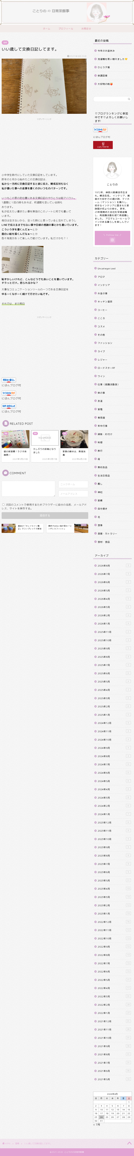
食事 (100, 525)
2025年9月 (113, 648)
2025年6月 (113, 673)
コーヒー (103, 309)
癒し (100, 483)
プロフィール (66, 28)
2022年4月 (114, 988)
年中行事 (103, 425)
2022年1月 (114, 1013)
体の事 (101, 392)
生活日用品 (104, 475)
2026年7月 (113, 574)
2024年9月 (113, 747)
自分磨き (103, 508)
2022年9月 (114, 946)
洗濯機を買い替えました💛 (113, 59)
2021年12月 (114, 1021)
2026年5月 (113, 590)
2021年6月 (114, 1070)
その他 (101, 334)
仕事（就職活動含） (109, 384)
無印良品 (103, 467)
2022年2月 (114, 1004)
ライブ (101, 351)
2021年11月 (114, 1029)
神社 (100, 492)
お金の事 (103, 293)
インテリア (104, 285)
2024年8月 (113, 756)
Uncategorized (107, 268)
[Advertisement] (44, 145)
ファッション (105, 343)
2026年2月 (113, 615)
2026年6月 (113, 582)
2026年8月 (113, 565)
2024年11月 (113, 731)
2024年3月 (113, 797)
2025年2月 (113, 706)
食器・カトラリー (107, 533)
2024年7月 (113, 764)
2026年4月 (113, 598)
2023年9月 (113, 847)
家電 (100, 409)
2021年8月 (114, 1054)
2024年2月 (113, 805)
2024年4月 (113, 789)
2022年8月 (114, 955)
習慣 (5, 42)
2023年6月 (113, 872)
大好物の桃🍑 (105, 83)
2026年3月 (113, 607)
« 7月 (96, 1124)
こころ (101, 318)
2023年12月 (113, 822)
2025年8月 (113, 656)
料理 (100, 442)
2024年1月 (113, 814)
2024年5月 (113, 781)
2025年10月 (113, 640)
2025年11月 (113, 632)
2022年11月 (114, 930)
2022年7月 (114, 963)
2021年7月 (114, 1062)
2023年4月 (114, 888)
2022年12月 (114, 921)
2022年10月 (114, 938)
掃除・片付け (105, 434)
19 (112, 1113)
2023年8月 (113, 855)
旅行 (100, 450)
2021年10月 (114, 1037)
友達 (100, 400)
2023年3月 (114, 897)
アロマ (101, 276)
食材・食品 (104, 541)
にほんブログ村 (11, 385)
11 (107, 1109)
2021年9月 (114, 1046)
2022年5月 (114, 979)
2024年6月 (113, 772)
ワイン (101, 376)
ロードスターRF (106, 367)
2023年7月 (113, 864)
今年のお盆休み (106, 50)
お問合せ (86, 28)
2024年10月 (113, 739)
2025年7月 (113, 665)
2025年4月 (113, 689)
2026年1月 (113, 623)
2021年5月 (114, 1079)
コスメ (101, 326)
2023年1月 (114, 913)
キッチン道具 (105, 301)
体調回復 (103, 75)
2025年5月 (113, 681)
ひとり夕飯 (104, 67)
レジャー (103, 359)
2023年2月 (114, 905)
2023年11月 (113, 830)
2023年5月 (114, 880)
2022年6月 (114, 971)
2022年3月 (114, 996)
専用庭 (101, 417)
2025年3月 (113, 698)
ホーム (46, 28)
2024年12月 (113, 723)
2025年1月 (113, 714)
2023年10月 (113, 839)
